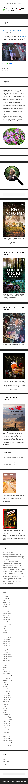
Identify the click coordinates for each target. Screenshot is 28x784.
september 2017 (6, 680)
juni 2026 (5, 596)
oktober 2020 (5, 636)
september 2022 (6, 619)
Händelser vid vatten (13, 70)
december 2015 (6, 717)
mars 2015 (5, 734)
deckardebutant (5, 556)
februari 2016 (5, 714)
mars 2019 (5, 650)
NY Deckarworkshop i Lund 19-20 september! (13, 457)
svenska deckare (18, 72)
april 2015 (5, 732)
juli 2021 (4, 628)
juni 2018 (5, 665)
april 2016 (5, 710)
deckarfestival (17, 556)
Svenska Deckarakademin (8, 72)
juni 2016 (5, 706)
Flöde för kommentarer (8, 763)
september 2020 (6, 637)
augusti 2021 (5, 626)
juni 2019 (5, 647)
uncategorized (7, 68)
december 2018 (6, 654)
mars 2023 (5, 615)
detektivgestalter (13, 561)
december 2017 (6, 675)
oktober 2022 (5, 617)
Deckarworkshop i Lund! (8, 459)
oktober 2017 (5, 678)
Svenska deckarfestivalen (16, 581)
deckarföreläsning (8, 558)
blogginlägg (6, 70)
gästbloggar (5, 567)
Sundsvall (18, 576)
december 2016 (6, 695)
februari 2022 (5, 623)
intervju (9, 567)
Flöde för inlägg (6, 761)
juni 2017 (5, 684)
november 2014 (6, 742)
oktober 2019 (5, 643)
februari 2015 (5, 736)
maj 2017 (5, 686)
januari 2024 (5, 611)
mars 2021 (5, 632)
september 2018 (6, 660)
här (21, 41)
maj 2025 (5, 606)
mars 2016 (5, 712)
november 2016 (6, 697)
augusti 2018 (5, 662)
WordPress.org (6, 764)
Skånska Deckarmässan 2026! (10, 461)
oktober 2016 (5, 699)
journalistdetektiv (13, 567)
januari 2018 (5, 673)
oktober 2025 (5, 602)
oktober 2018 (5, 658)
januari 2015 (5, 738)
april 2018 (5, 667)
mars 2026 (5, 598)
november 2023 (6, 613)
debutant (16, 554)
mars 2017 (5, 690)
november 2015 (6, 719)
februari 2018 (5, 671)
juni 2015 (5, 729)
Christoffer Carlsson (10, 554)
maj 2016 (5, 708)
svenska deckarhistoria (7, 73)
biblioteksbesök (6, 552)
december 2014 (6, 740)
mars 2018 (5, 669)
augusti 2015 (5, 725)
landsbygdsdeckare (6, 569)
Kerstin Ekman (22, 70)
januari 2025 (5, 609)
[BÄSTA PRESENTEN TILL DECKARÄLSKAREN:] (14, 417)
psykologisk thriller (16, 571)
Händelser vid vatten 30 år (11, 30)
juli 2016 (4, 704)
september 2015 (6, 723)
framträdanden (17, 563)
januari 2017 (5, 693)
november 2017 (6, 676)
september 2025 (6, 604)
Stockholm (6, 576)
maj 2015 (5, 731)
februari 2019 (5, 652)
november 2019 (6, 641)
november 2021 (6, 624)
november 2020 (6, 634)
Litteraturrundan (6, 120)
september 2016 (6, 701)
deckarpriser (21, 559)
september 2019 (6, 645)
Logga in (4, 759)
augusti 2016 (5, 703)
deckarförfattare (6, 559)
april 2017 (5, 688)
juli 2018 (4, 663)
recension (9, 573)
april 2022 (5, 621)
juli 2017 (4, 682)
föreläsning (14, 565)
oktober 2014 (5, 744)
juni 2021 (5, 630)
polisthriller (5, 571)
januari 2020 (5, 639)
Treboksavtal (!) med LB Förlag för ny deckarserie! (14, 462)
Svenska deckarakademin (16, 38)
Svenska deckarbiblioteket (17, 579)
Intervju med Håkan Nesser (9, 464)
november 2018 (6, 656)
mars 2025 (5, 608)
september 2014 (6, 745)
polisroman (13, 569)
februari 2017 (5, 691)
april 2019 (5, 649)
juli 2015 (4, 727)
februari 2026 (5, 600)
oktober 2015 (5, 721)
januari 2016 (5, 716)
